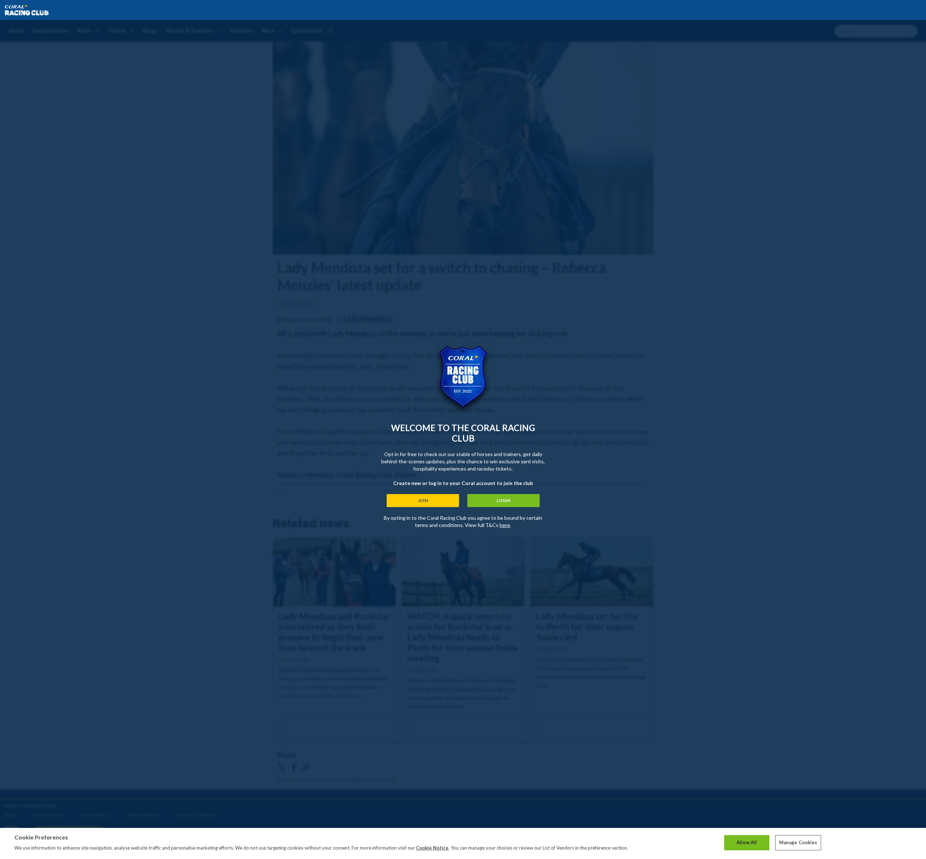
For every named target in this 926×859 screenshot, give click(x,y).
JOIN (423, 500)
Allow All (746, 842)
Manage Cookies (798, 842)
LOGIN (503, 500)
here (505, 525)
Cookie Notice (432, 848)
